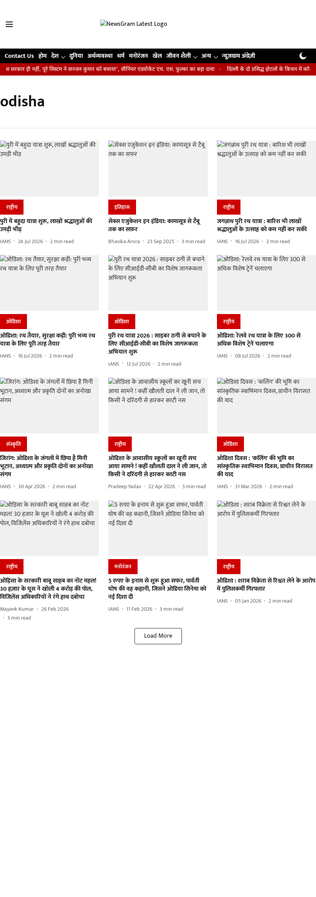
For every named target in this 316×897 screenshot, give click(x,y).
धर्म (120, 56)
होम (43, 56)
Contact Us (19, 56)
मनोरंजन (138, 56)
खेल (157, 56)
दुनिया (76, 56)
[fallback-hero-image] (49, 169)
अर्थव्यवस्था (100, 56)
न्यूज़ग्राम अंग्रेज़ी (238, 56)
